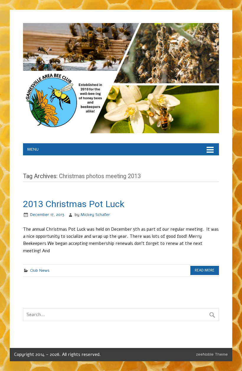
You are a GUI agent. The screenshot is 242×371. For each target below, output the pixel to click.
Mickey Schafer (95, 214)
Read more (205, 270)
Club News (40, 270)
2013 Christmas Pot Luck (73, 204)
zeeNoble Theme (212, 354)
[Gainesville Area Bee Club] (121, 132)
